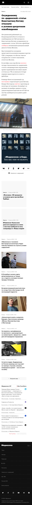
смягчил (17, 84)
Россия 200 (5, 481)
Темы (3, 450)
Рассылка (4, 468)
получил (23, 63)
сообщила (5, 45)
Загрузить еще (14, 378)
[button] (28, 2)
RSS (3, 463)
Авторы (3, 454)
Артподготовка (5, 7)
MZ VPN (4, 476)
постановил (6, 81)
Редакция (4, 459)
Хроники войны (15, 7)
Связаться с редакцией (17, 173)
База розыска (5, 485)
